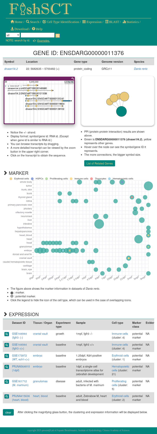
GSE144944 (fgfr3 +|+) (19, 346)
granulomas (40, 381)
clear (8, 412)
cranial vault (40, 333)
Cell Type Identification (62, 22)
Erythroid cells (120, 355)
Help (39, 29)
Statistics (132, 22)
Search (34, 22)
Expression (94, 22)
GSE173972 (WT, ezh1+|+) (20, 357)
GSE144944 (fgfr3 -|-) (19, 335)
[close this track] (8, 86)
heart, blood (40, 396)
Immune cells (120, 333)
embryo (37, 355)
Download (21, 29)
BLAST (113, 22)
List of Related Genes (100, 163)
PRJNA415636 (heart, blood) (21, 398)
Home (18, 22)
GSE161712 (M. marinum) (20, 383)
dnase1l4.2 (11, 69)
